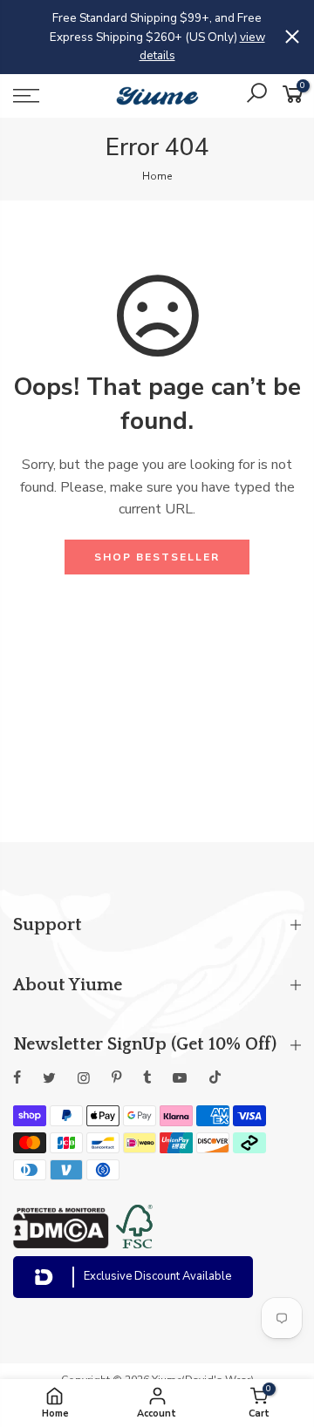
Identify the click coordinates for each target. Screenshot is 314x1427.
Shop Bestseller (157, 557)
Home (157, 176)
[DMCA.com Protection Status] (61, 1244)
